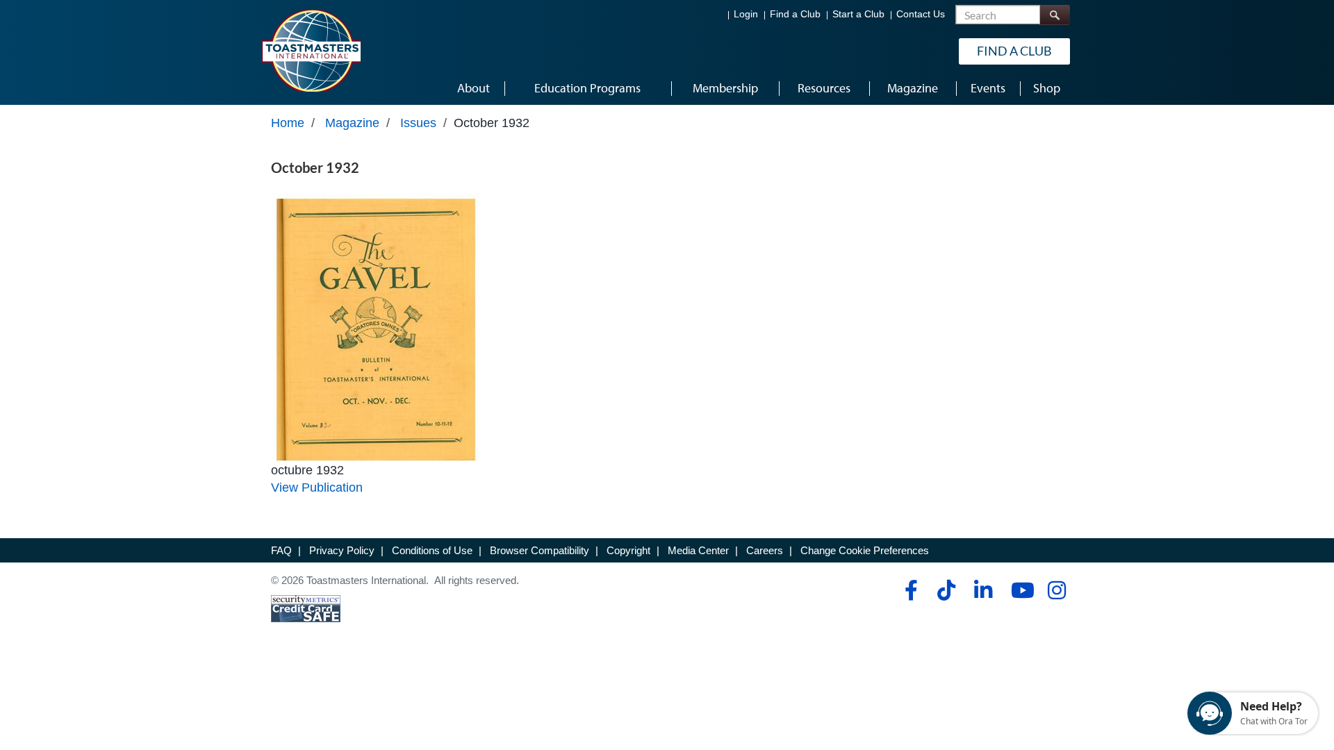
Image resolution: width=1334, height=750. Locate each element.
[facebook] (909, 590)
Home (287, 123)
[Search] (1054, 15)
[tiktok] (946, 590)
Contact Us (920, 14)
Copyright (628, 550)
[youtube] (1019, 590)
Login (746, 14)
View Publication (317, 487)
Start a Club (858, 14)
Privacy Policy (341, 550)
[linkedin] (982, 590)
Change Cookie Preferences (864, 550)
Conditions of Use (432, 550)
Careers (764, 550)
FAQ (281, 550)
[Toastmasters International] (311, 50)
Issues (418, 123)
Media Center (698, 550)
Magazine (352, 123)
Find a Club (795, 14)
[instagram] (1056, 590)
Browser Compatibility (539, 550)
